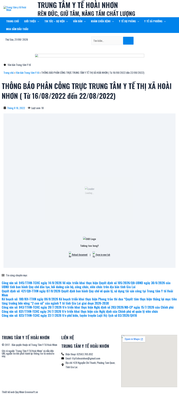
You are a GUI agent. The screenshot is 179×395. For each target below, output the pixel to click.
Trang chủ (8, 72)
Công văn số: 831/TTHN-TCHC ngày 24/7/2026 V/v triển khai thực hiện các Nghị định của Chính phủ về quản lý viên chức (80, 311)
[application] (37, 21)
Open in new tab (102, 254)
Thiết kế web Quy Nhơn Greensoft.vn (20, 392)
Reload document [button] (79, 254)
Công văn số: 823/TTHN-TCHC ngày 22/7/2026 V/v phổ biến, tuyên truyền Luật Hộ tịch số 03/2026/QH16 (69, 315)
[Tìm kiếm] (128, 41)
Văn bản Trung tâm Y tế (27, 72)
